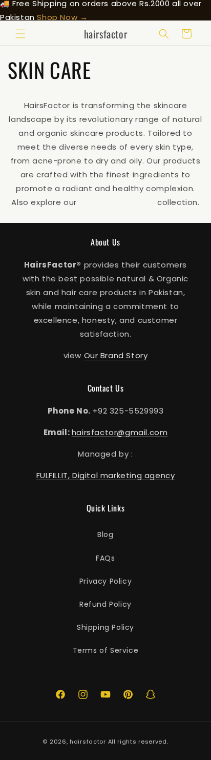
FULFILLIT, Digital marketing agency (105, 475)
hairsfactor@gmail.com (120, 432)
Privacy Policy (105, 581)
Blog (105, 534)
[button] (20, 34)
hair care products (117, 202)
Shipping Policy (105, 627)
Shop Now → (62, 17)
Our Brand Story (116, 355)
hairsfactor (88, 741)
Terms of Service (106, 650)
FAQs (105, 558)
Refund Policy (105, 604)
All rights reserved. (138, 741)
